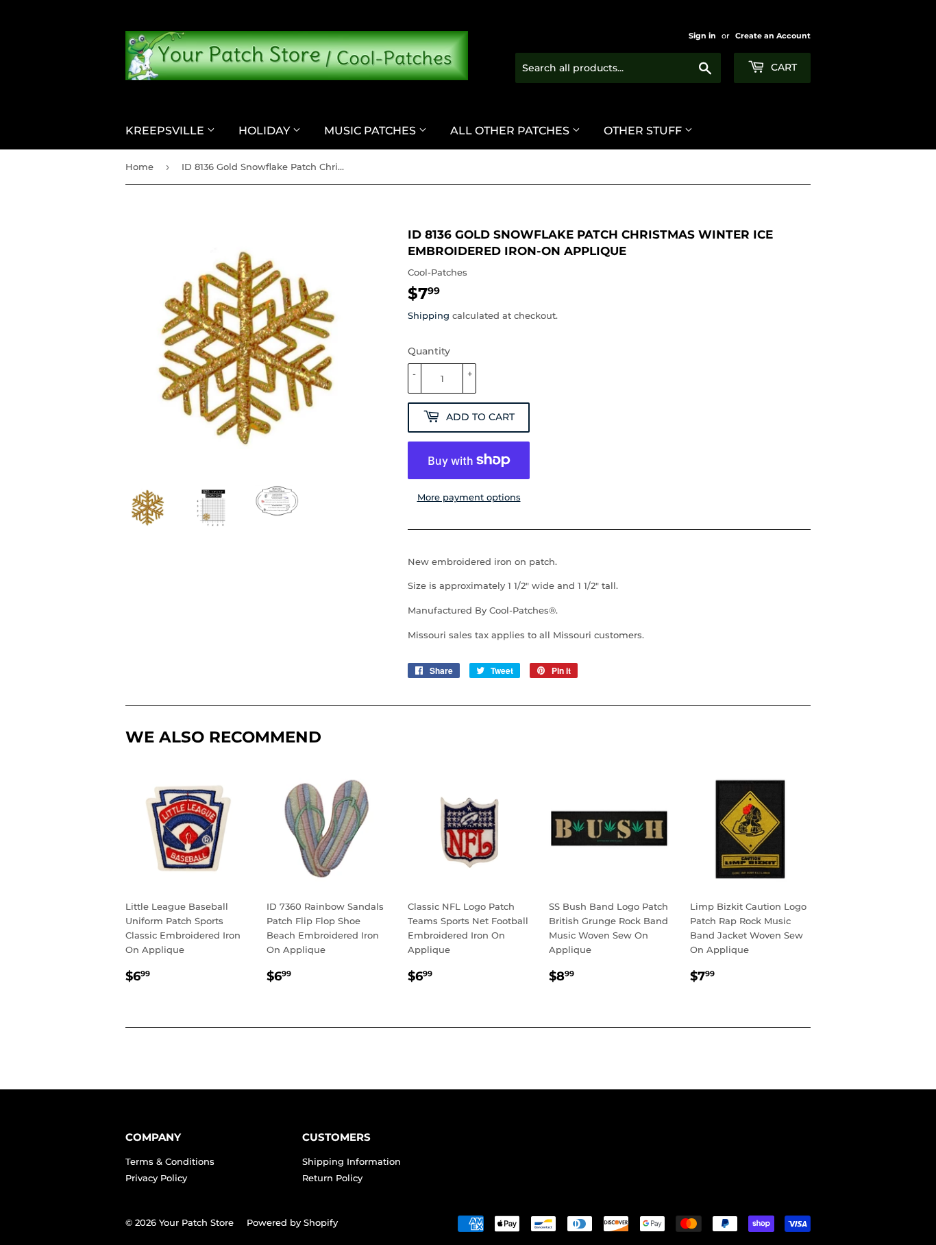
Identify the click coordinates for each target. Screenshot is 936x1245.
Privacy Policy (156, 1177)
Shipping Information (351, 1161)
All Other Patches (511, 130)
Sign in (702, 35)
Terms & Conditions (169, 1161)
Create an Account (773, 35)
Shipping (428, 315)
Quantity (429, 351)
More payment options (469, 497)
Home (139, 166)
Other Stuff (644, 130)
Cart (782, 67)
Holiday (265, 130)
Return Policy (332, 1177)
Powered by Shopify (292, 1222)
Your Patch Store (196, 1222)
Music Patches (371, 130)
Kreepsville (166, 130)
